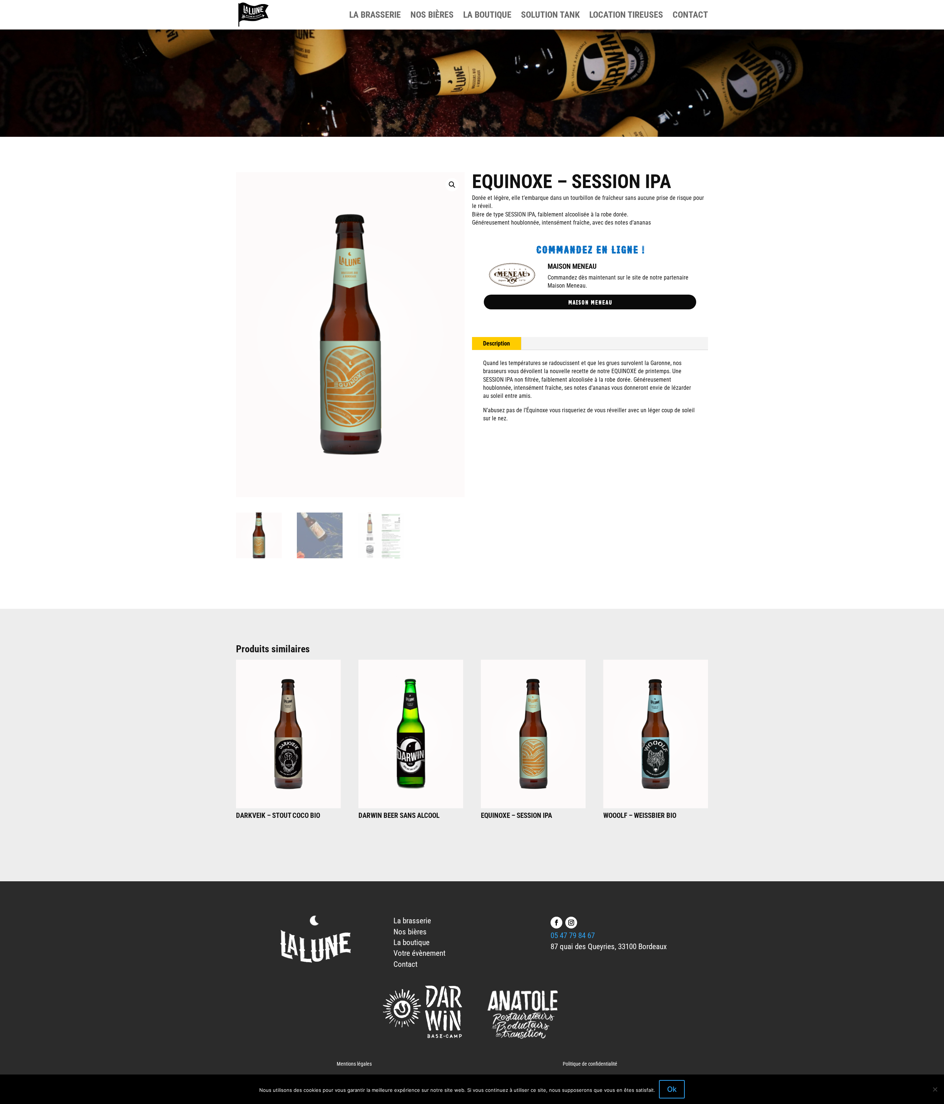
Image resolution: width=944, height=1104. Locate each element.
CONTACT (690, 16)
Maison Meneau (590, 302)
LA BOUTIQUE (487, 16)
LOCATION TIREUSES (626, 16)
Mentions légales (354, 1064)
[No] (934, 1089)
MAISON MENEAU (572, 266)
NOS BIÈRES (432, 16)
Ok (672, 1089)
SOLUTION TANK (550, 16)
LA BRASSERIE (375, 16)
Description (496, 343)
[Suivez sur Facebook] (556, 922)
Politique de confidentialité (590, 1064)
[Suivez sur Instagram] (571, 922)
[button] (452, 184)
